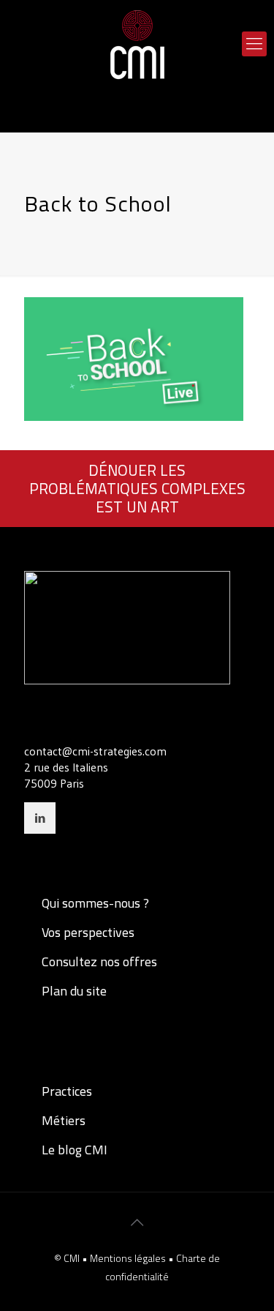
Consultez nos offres (98, 961)
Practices (65, 1091)
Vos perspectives (86, 932)
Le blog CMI (73, 1149)
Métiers (62, 1120)
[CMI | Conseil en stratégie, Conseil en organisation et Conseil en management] (137, 44)
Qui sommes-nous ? (94, 903)
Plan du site (73, 991)
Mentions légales (129, 1258)
